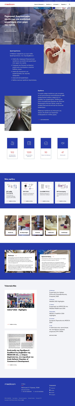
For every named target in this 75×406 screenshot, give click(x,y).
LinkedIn (52, 392)
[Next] (39, 41)
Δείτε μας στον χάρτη (25, 389)
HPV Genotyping (61, 191)
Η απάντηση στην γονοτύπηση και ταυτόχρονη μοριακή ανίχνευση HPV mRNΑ (58, 329)
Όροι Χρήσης (15, 398)
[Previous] (36, 41)
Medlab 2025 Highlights (56, 301)
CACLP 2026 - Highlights (17, 310)
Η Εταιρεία (55, 4)
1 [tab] (8, 41)
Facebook (53, 388)
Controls (37, 232)
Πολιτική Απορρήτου (23, 398)
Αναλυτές (10, 232)
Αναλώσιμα (64, 232)
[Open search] (69, 4)
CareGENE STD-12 (44, 191)
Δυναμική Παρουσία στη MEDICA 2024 (59, 321)
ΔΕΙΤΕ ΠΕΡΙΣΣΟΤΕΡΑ (10, 30)
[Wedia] (23, 400)
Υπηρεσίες (63, 4)
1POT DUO (26, 191)
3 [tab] (27, 41)
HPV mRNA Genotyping (9, 192)
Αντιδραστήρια (24, 232)
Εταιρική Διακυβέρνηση (48, 0)
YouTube (52, 390)
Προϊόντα (48, 4)
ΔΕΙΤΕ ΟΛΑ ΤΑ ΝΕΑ (53, 335)
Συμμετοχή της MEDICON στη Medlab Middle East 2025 (58, 307)
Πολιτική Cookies (31, 398)
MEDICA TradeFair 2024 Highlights (56, 314)
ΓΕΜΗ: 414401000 (8, 398)
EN (69, 0)
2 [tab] (17, 41)
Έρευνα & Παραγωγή (39, 4)
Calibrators (51, 232)
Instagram (53, 394)
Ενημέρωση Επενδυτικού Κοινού (61, 0)
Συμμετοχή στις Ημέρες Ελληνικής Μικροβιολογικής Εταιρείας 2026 (58, 294)
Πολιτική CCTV (39, 398)
